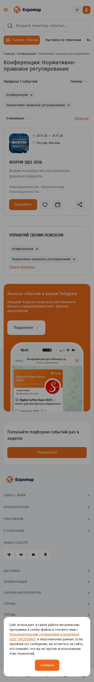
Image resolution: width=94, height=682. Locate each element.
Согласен (47, 665)
